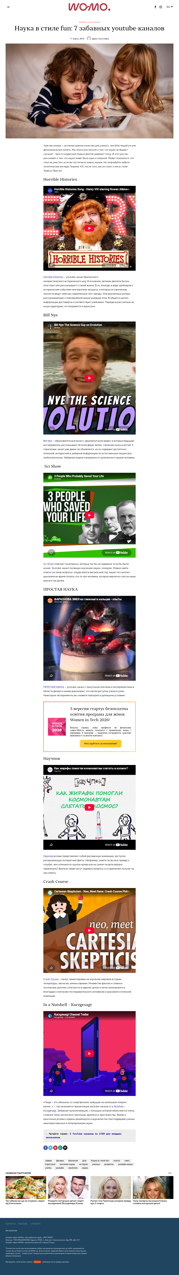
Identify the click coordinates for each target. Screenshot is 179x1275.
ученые (96, 1164)
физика (60, 1160)
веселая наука (67, 1164)
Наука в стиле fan (100, 1160)
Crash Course (51, 979)
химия (48, 1160)
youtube (60, 1167)
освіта (117, 1160)
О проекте (35, 1224)
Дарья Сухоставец (100, 38)
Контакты (11, 1224)
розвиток (109, 1164)
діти (84, 1160)
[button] (170, 7)
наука (85, 1167)
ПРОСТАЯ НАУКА (53, 687)
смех (126, 1160)
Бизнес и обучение (89, 22)
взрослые (50, 1164)
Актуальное (11, 1230)
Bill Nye (47, 440)
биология (73, 1160)
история (83, 1164)
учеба (48, 1167)
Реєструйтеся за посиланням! (100, 743)
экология (72, 1167)
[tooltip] (155, 7)
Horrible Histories (53, 277)
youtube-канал (125, 1164)
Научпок (48, 856)
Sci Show (48, 563)
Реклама (22, 1224)
